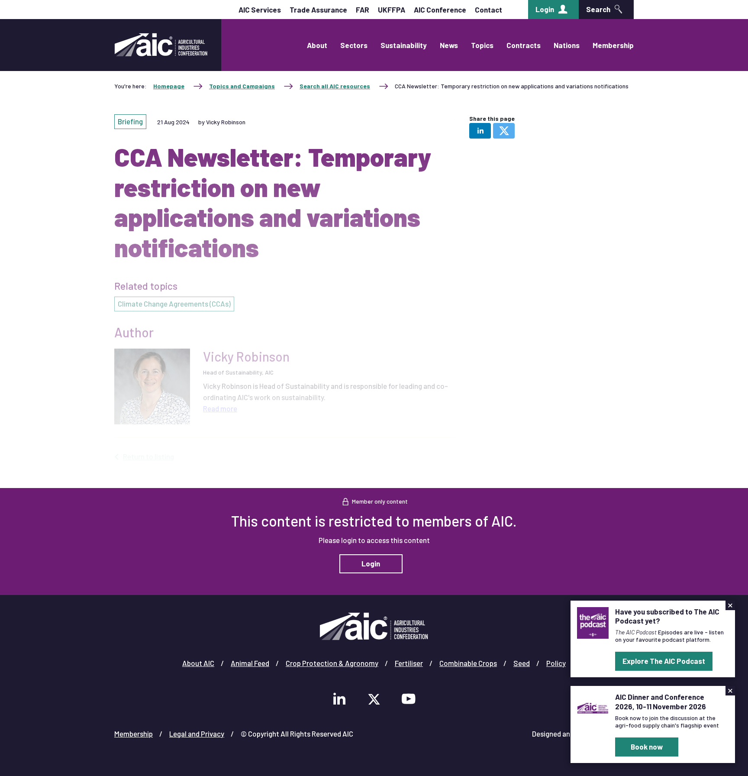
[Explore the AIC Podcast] (593, 622)
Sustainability (403, 45)
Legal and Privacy (196, 733)
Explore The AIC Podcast (663, 660)
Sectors (354, 45)
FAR (362, 9)
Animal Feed (250, 663)
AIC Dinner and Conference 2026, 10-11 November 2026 (660, 701)
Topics (482, 45)
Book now (647, 746)
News (449, 45)
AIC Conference (440, 9)
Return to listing (148, 456)
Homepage (168, 86)
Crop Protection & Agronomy (332, 663)
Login (544, 9)
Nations (567, 45)
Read (220, 408)
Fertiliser (409, 663)
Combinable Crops (468, 663)
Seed (521, 663)
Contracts (523, 45)
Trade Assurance (318, 9)
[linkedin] (480, 131)
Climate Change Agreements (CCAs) (174, 303)
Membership (613, 45)
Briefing (130, 121)
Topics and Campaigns (242, 86)
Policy (556, 663)
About (317, 45)
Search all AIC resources (335, 86)
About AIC (198, 663)
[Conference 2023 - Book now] (593, 707)
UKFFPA (391, 9)
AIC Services (260, 9)
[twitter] (504, 131)
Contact (488, 9)
